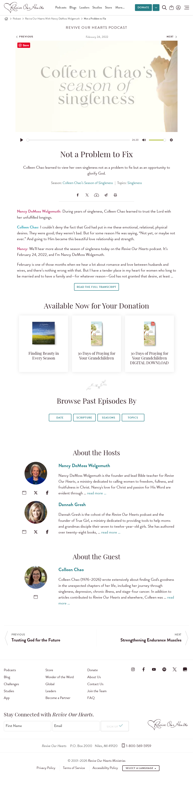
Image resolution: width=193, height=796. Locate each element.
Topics (133, 418)
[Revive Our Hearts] (24, 7)
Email (58, 725)
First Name (14, 725)
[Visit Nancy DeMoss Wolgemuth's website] (24, 492)
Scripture (84, 418)
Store (108, 7)
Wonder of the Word (59, 677)
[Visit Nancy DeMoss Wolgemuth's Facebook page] (47, 492)
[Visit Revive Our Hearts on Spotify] (164, 669)
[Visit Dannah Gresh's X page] (35, 532)
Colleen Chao (71, 569)
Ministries (106, 760)
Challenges (11, 684)
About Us (94, 677)
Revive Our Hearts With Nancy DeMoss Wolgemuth (52, 19)
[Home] (6, 18)
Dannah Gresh (72, 504)
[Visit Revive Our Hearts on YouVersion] (185, 669)
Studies (97, 7)
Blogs (72, 7)
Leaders (84, 7)
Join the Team (96, 691)
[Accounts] (178, 7)
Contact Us (95, 684)
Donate (143, 7)
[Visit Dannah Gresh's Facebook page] (47, 532)
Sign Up (112, 727)
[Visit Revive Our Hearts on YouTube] (154, 669)
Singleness (134, 183)
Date (60, 418)
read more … (96, 493)
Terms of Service (74, 767)
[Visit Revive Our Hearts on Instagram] (133, 669)
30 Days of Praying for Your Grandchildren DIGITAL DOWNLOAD (149, 358)
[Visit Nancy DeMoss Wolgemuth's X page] (35, 492)
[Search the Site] (164, 7)
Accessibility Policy (105, 767)
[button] (185, 7)
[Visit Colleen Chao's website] (35, 597)
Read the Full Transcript (96, 287)
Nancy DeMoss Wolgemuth (84, 465)
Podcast (17, 19)
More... (120, 7)
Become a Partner (57, 697)
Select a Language (140, 768)
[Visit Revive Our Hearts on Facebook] (143, 669)
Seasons (108, 418)
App (7, 697)
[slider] (78, 140)
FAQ (91, 697)
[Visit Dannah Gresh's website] (24, 532)
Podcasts (60, 7)
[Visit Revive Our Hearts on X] (175, 669)
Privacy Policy (46, 767)
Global (49, 684)
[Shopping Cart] (171, 7)
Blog (7, 677)
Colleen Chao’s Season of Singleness (88, 183)
